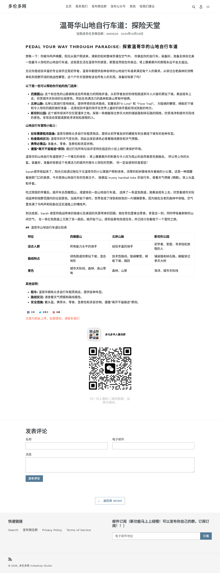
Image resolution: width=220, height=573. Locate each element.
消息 (29, 454)
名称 (29, 439)
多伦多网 (17, 6)
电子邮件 (118, 439)
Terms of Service (78, 530)
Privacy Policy (52, 530)
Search (13, 530)
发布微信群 (30, 530)
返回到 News (112, 500)
